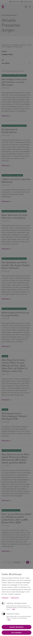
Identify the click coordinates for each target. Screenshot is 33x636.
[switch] (3, 614)
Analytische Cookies (12, 614)
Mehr (13, 609)
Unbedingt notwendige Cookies (16, 603)
